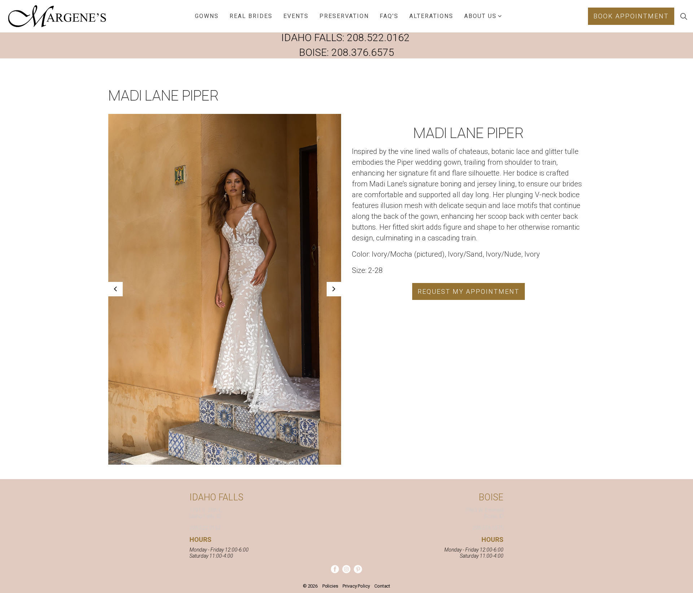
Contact (382, 586)
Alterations (431, 16)
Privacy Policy (356, 586)
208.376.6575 (362, 52)
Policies (330, 586)
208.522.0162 (378, 38)
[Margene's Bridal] (57, 16)
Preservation (344, 16)
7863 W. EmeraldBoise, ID (485, 513)
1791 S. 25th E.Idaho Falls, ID (206, 513)
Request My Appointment (468, 291)
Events (296, 16)
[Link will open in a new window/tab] (334, 569)
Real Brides (251, 16)
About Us (480, 16)
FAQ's (389, 16)
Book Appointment (631, 16)
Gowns (207, 16)
